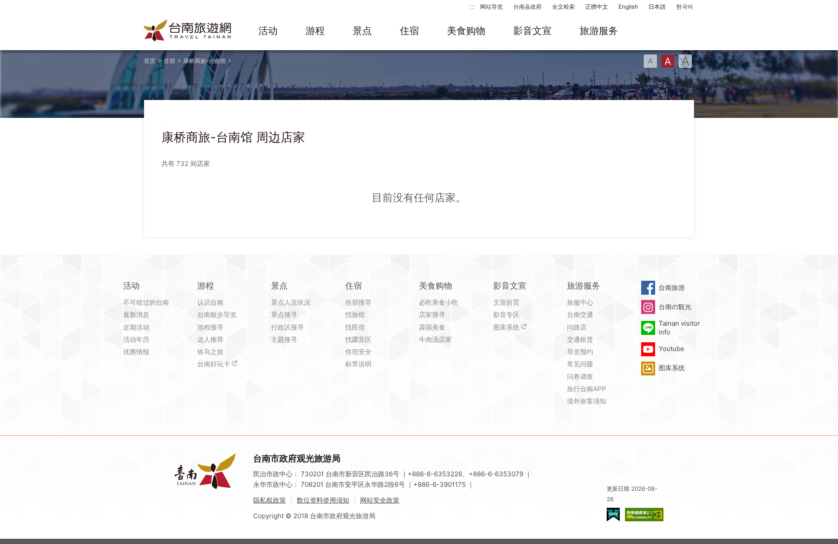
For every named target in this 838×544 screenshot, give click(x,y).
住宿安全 (358, 352)
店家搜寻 (432, 314)
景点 (362, 30)
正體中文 (596, 6)
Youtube (671, 348)
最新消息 (136, 314)
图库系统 (506, 327)
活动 (268, 30)
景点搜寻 (284, 314)
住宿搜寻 (358, 302)
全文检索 (563, 6)
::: (472, 6)
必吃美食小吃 (438, 302)
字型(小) (650, 61)
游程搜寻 (210, 327)
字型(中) (667, 61)
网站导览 (491, 6)
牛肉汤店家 (435, 339)
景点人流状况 (290, 302)
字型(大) (685, 61)
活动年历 (136, 339)
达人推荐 (210, 339)
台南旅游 (672, 287)
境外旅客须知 (586, 401)
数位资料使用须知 (323, 500)
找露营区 (358, 339)
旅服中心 (580, 302)
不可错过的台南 (146, 302)
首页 (149, 60)
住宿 (409, 30)
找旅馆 (355, 314)
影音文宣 (532, 30)
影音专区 (506, 314)
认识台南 (210, 302)
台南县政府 (527, 6)
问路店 (577, 327)
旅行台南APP (586, 389)
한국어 (684, 6)
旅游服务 (599, 30)
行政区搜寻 (287, 327)
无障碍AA (644, 514)
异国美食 (432, 327)
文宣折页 (506, 302)
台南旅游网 (188, 31)
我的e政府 (613, 514)
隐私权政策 (269, 500)
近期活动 (136, 327)
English (628, 6)
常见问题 (580, 364)
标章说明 (358, 364)
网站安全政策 (379, 500)
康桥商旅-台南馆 (204, 60)
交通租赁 (580, 339)
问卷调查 (580, 376)
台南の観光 (675, 307)
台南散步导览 (217, 314)
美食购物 (466, 30)
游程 (315, 30)
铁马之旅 (210, 352)
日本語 (657, 6)
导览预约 (580, 352)
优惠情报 (136, 352)
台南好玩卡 (213, 364)
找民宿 (355, 327)
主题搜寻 (284, 339)
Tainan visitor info (679, 327)
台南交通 (580, 314)
